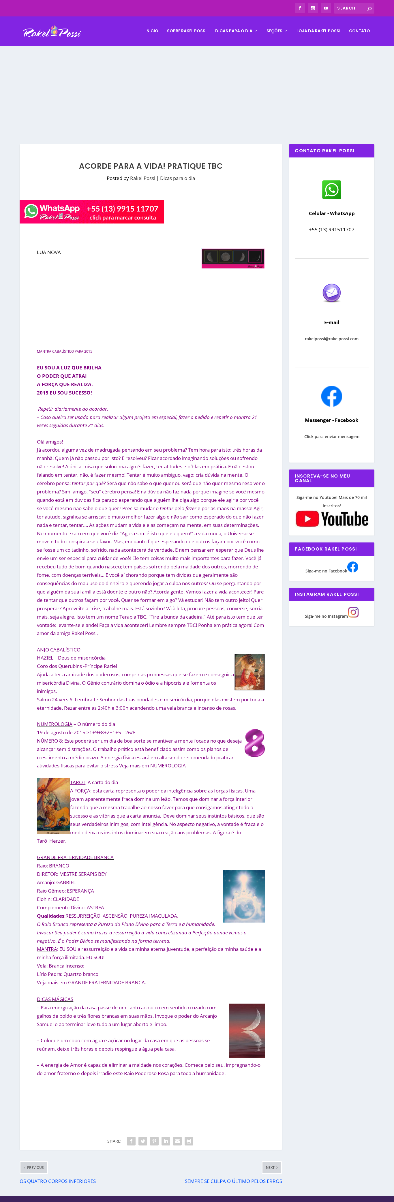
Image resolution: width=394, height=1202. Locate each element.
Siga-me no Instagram (326, 616)
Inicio (151, 31)
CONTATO (359, 31)
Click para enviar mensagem (331, 436)
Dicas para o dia (233, 31)
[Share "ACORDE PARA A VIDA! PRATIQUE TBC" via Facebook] (131, 1141)
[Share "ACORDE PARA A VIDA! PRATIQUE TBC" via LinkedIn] (166, 1141)
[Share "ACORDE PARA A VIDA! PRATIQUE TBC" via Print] (189, 1141)
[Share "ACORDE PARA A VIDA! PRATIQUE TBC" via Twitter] (143, 1141)
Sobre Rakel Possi (187, 31)
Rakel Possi (142, 178)
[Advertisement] (197, 89)
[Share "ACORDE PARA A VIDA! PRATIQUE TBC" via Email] (177, 1141)
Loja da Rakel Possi (318, 31)
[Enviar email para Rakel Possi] (332, 307)
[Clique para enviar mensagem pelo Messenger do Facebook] (331, 405)
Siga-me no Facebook (326, 571)
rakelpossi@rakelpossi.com (332, 338)
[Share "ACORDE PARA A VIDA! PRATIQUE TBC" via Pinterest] (154, 1141)
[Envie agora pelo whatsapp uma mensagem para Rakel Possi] (331, 198)
